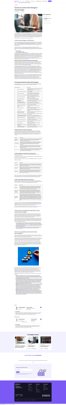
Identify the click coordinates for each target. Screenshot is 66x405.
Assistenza (37, 385)
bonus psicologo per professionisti (35, 206)
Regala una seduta (30, 389)
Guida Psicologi (37, 390)
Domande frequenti (30, 387)
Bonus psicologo (37, 389)
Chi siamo (29, 388)
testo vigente (17, 42)
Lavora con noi (44, 385)
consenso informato (37, 132)
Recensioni (29, 386)
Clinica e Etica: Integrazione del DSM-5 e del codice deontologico (47, 21)
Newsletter (29, 385)
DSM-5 (31, 215)
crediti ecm (27, 224)
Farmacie (37, 386)
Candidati (50, 1)
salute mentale (30, 61)
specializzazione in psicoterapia (29, 56)
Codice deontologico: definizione (46, 16)
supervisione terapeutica (19, 228)
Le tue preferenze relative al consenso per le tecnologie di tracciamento (7, 404)
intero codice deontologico (23, 38)
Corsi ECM (44, 386)
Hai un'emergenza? (30, 390)
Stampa (37, 388)
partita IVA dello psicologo (26, 72)
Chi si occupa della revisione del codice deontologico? (47, 23)
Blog (36, 387)
